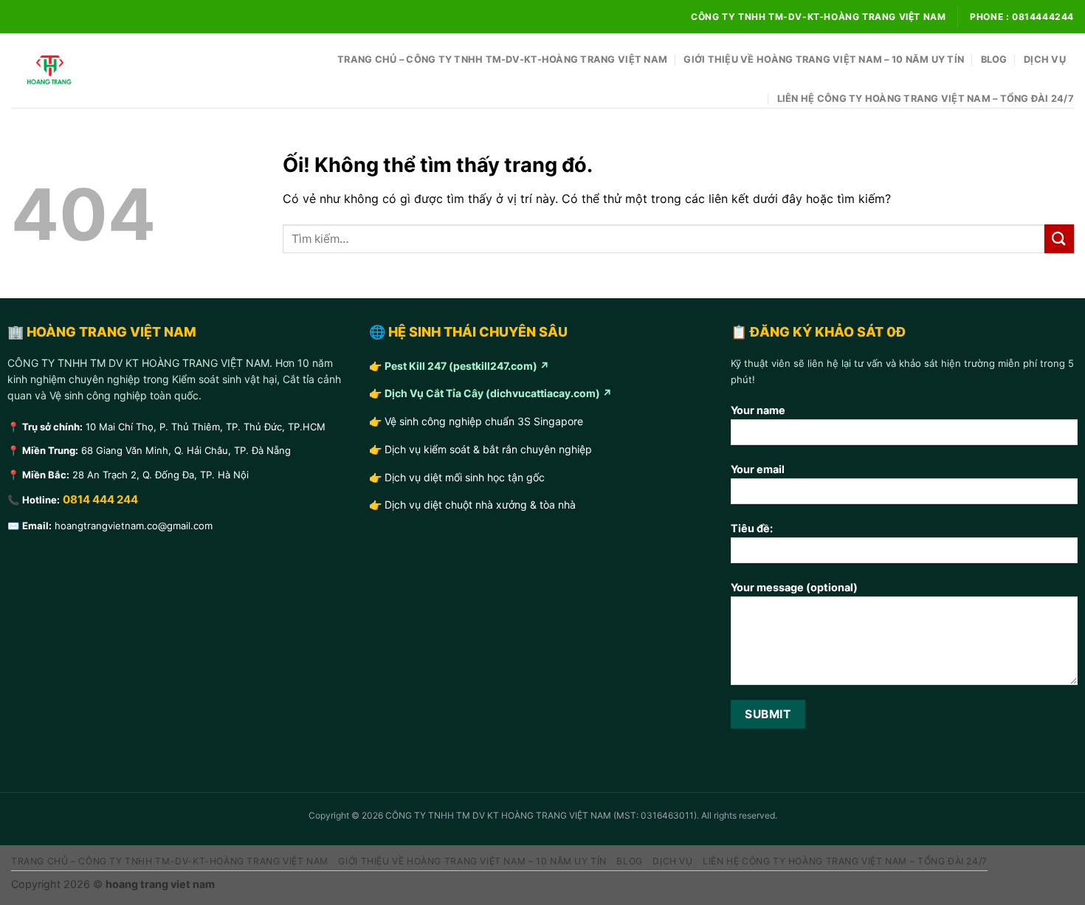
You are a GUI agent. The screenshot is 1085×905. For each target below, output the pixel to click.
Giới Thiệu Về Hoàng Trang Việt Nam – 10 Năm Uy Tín (823, 59)
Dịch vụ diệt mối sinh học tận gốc (465, 477)
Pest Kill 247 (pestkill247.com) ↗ (467, 365)
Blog (994, 59)
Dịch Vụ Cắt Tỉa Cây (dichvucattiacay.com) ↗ (498, 393)
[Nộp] (1059, 238)
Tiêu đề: (752, 528)
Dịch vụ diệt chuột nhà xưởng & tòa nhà (480, 504)
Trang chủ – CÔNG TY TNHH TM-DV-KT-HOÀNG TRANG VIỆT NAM (502, 59)
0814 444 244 (100, 499)
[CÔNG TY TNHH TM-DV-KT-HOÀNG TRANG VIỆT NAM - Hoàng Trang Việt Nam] (85, 70)
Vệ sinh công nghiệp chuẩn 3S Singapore (484, 421)
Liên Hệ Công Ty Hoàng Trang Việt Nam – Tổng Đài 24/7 (925, 98)
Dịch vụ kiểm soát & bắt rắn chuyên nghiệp (488, 449)
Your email (758, 469)
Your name (758, 410)
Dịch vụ (1045, 59)
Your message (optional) (794, 587)
